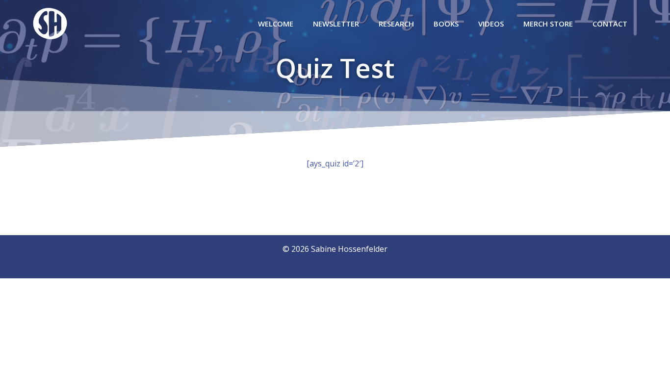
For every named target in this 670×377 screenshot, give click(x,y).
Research (396, 23)
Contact (610, 23)
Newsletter (336, 23)
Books (446, 23)
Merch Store (548, 23)
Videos (491, 23)
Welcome (275, 23)
